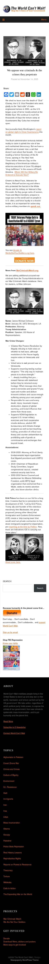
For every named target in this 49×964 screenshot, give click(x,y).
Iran (5, 804)
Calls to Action (9, 888)
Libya (5, 816)
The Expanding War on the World (17, 894)
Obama (6, 828)
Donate (6, 938)
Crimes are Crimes (11, 769)
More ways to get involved (14, 944)
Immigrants (8, 798)
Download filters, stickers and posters (19, 941)
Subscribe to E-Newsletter (14, 727)
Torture (6, 876)
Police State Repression (13, 846)
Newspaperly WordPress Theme (25, 960)
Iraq (5, 810)
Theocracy (8, 870)
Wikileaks (7, 882)
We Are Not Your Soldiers (14, 922)
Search (7, 581)
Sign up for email (10, 632)
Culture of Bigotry (10, 775)
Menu (44, 19)
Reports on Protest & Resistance (17, 864)
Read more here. (13, 562)
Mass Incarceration (11, 822)
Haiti (5, 793)
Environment (8, 781)
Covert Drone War (11, 763)
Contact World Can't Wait (14, 733)
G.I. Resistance (10, 787)
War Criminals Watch (12, 918)
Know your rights (10, 643)
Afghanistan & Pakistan (13, 757)
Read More (8, 721)
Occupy (6, 834)
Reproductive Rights (12, 858)
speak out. (35, 206)
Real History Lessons (12, 852)
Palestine (7, 840)
